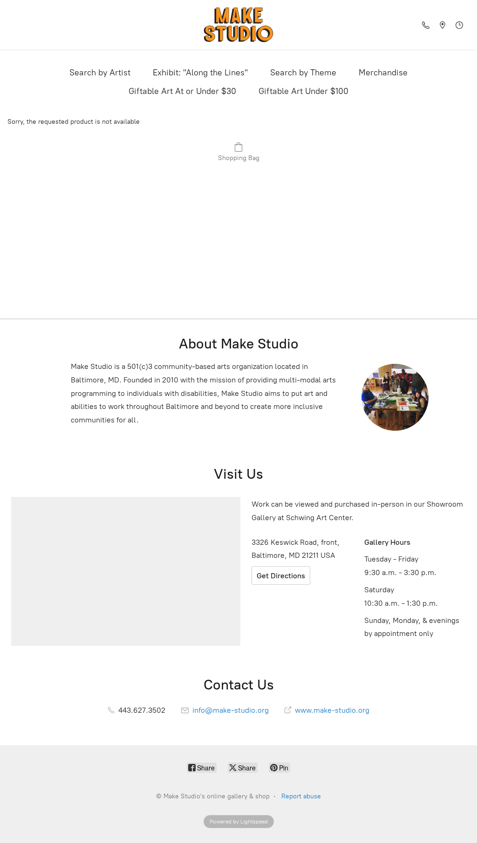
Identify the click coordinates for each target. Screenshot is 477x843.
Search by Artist (99, 72)
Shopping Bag (238, 158)
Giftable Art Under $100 (303, 91)
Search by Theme (303, 72)
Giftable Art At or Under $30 (182, 91)
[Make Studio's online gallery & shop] (238, 25)
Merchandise (383, 72)
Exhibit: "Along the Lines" (200, 72)
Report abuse (301, 796)
